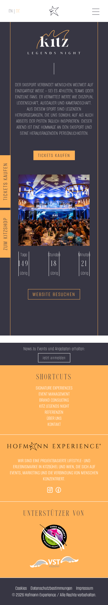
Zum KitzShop (5, 234)
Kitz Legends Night (54, 406)
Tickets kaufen (5, 181)
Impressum (84, 588)
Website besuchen (54, 294)
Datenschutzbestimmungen (51, 588)
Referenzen (54, 412)
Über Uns (54, 418)
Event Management (54, 394)
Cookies (21, 588)
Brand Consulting (54, 400)
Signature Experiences (54, 388)
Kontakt (54, 424)
